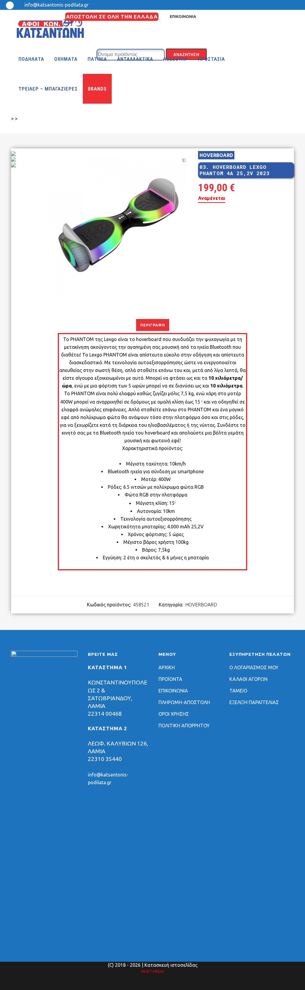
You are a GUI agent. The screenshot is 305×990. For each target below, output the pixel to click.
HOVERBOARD (216, 155)
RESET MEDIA (152, 971)
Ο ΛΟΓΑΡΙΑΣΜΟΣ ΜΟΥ (253, 667)
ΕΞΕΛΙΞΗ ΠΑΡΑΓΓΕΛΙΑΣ (254, 702)
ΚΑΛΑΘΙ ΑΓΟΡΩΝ (248, 679)
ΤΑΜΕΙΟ (238, 690)
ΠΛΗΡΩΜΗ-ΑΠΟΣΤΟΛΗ (184, 702)
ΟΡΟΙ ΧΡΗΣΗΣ (173, 714)
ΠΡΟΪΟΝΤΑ (170, 679)
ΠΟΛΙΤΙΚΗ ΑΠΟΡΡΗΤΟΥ (184, 725)
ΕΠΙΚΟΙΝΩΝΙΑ (183, 16)
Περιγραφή (152, 325)
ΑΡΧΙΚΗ (166, 667)
